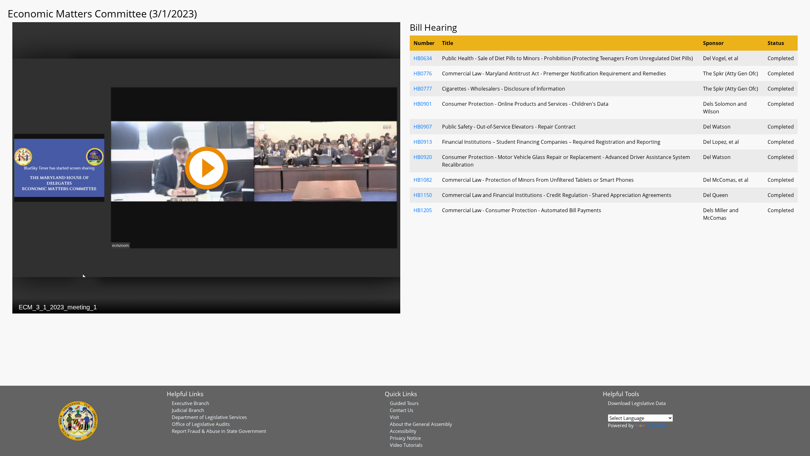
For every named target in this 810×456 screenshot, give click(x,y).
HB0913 (423, 141)
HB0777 (423, 88)
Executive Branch (190, 403)
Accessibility (403, 431)
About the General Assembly (421, 424)
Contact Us (401, 410)
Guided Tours (404, 403)
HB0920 (423, 157)
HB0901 (423, 103)
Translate (656, 425)
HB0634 (423, 58)
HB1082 (423, 179)
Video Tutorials (406, 445)
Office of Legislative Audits (201, 424)
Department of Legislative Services (209, 417)
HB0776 (423, 73)
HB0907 (423, 126)
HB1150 (423, 195)
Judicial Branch (188, 410)
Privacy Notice (405, 438)
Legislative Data (649, 403)
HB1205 (423, 210)
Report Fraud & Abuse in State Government (219, 431)
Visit (394, 417)
